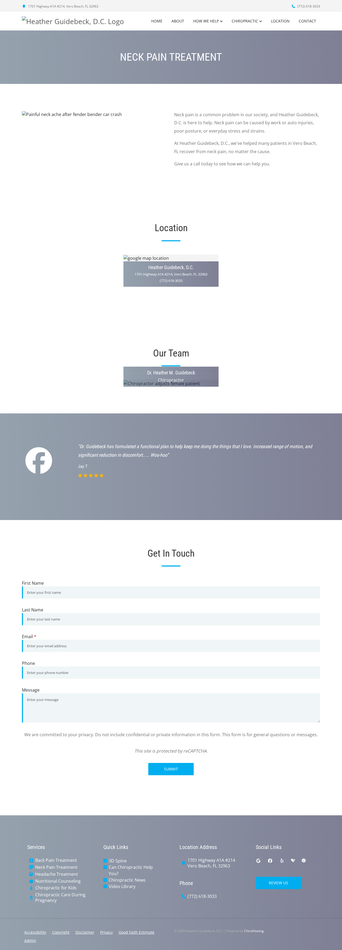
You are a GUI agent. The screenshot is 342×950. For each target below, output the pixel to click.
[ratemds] (304, 861)
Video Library (122, 886)
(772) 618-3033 (308, 6)
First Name (33, 583)
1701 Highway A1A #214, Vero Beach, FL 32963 (62, 6)
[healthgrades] (293, 861)
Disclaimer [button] (84, 932)
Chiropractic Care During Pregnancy (60, 897)
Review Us (278, 882)
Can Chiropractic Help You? (131, 870)
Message (31, 690)
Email (29, 636)
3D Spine (118, 861)
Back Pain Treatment (56, 860)
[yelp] (282, 861)
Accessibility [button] (35, 932)
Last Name (32, 610)
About (178, 21)
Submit (171, 768)
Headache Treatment (56, 874)
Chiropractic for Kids (56, 888)
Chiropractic (245, 21)
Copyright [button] (60, 932)
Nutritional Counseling (58, 881)
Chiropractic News (127, 880)
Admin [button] (30, 940)
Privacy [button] (106, 932)
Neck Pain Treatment (56, 867)
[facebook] (270, 861)
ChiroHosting (254, 931)
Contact (307, 21)
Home (156, 21)
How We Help (206, 21)
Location (280, 21)
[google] (258, 861)
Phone (28, 663)
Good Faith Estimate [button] (136, 932)
